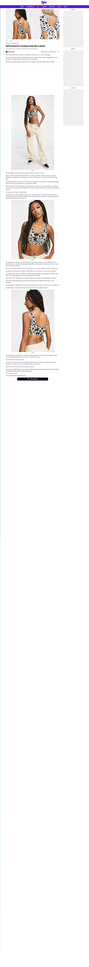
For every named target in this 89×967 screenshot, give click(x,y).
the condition (37, 186)
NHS (9, 173)
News (22, 6)
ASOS (39, 268)
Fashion (14, 375)
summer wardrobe (25, 366)
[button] (59, 51)
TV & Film (44, 6)
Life (38, 6)
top (57, 268)
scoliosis (17, 173)
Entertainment (30, 6)
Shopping (21, 375)
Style (65, 6)
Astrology (52, 6)
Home (7, 41)
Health (11, 375)
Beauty (59, 6)
